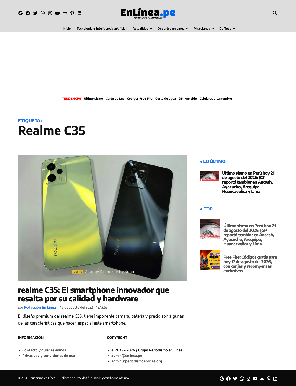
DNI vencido (188, 98)
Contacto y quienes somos (44, 350)
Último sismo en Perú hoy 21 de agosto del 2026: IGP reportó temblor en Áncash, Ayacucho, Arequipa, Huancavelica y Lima (248, 182)
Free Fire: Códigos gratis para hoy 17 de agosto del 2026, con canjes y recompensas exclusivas (250, 263)
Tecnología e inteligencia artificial (102, 28)
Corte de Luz (115, 98)
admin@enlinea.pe (126, 355)
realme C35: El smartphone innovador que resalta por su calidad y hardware (93, 294)
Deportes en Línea (171, 28)
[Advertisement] (148, 64)
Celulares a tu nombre (216, 98)
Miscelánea (202, 28)
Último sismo (93, 98)
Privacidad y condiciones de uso (48, 355)
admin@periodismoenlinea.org (136, 361)
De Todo (225, 28)
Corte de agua (165, 98)
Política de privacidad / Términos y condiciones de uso (94, 378)
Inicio (67, 28)
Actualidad (140, 28)
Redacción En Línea (40, 307)
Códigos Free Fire (140, 98)
